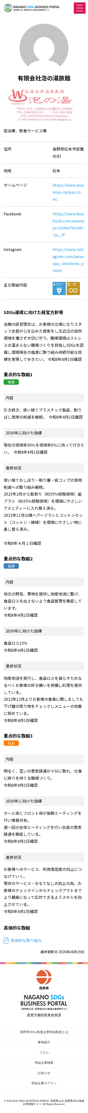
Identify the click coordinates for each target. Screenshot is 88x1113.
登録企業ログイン (44, 1083)
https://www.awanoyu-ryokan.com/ (68, 192)
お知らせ (44, 1073)
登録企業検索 (44, 1063)
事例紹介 (44, 1042)
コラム (44, 1052)
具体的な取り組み (26, 940)
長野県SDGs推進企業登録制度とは (44, 1032)
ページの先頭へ (79, 1104)
